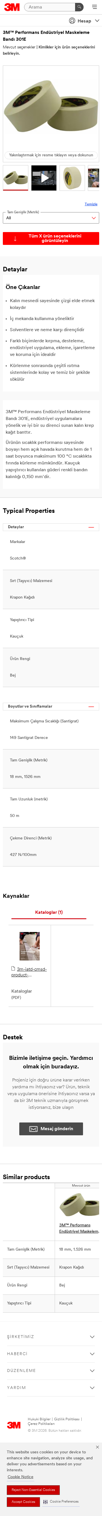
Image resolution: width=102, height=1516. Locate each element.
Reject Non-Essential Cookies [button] (33, 1490)
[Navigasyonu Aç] (94, 7)
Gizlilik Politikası (67, 1419)
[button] (61, 1502)
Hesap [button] (84, 21)
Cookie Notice (20, 1477)
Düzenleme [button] (21, 1371)
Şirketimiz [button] (20, 1337)
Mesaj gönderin (57, 1129)
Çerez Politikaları (41, 1424)
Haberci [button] (17, 1354)
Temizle (91, 204)
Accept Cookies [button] (23, 1502)
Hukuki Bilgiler (39, 1419)
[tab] (48, 912)
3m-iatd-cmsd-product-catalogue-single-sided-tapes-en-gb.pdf (29, 972)
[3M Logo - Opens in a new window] (12, 7)
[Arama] (79, 7)
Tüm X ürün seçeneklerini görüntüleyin (55, 238)
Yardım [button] (16, 1388)
